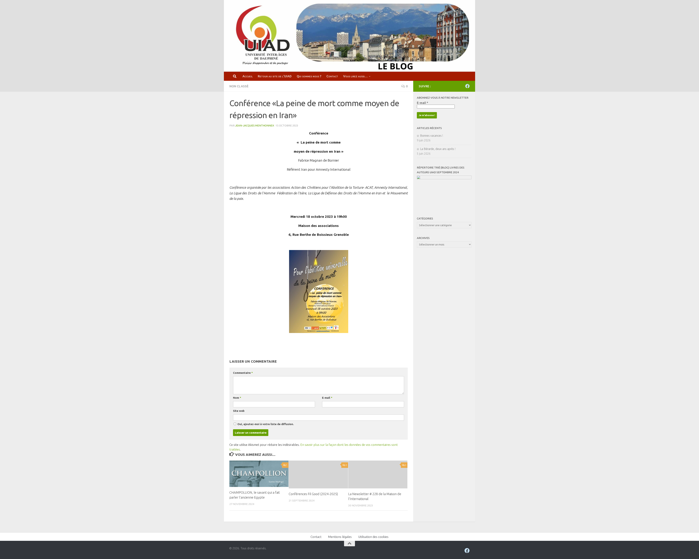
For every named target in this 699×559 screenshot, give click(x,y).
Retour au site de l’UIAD (275, 76)
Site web (238, 410)
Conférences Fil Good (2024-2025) (313, 494)
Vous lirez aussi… (355, 76)
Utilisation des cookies (373, 536)
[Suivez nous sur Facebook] (467, 86)
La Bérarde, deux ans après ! (438, 148)
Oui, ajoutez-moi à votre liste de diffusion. (265, 424)
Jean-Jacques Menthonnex (254, 125)
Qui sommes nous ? (309, 76)
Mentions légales (340, 536)
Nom (237, 397)
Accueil (247, 76)
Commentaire (243, 372)
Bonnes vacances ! (431, 135)
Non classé (238, 86)
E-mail (327, 397)
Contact (332, 76)
